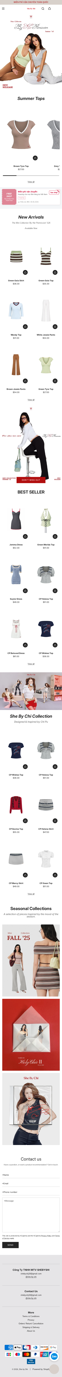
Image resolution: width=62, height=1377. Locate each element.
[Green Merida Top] (46, 520)
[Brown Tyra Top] (21, 134)
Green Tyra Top (46, 389)
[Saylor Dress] (16, 574)
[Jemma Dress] (16, 520)
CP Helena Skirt (46, 829)
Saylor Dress (16, 599)
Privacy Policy (46, 1236)
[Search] (43, 8)
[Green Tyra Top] (46, 365)
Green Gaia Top (46, 280)
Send (10, 1245)
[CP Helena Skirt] (46, 804)
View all (31, 182)
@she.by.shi (31, 1277)
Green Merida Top (45, 544)
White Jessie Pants (46, 335)
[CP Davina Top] (16, 804)
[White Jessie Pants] (46, 310)
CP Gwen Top (46, 883)
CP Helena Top (46, 599)
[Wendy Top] (16, 310)
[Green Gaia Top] (46, 256)
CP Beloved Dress (16, 653)
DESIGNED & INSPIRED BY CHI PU (31, 691)
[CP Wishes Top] (46, 629)
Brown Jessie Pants (16, 389)
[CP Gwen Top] (46, 859)
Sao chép (53, 192)
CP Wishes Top (46, 653)
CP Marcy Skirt (16, 883)
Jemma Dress (16, 544)
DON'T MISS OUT (31, 480)
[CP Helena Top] (46, 574)
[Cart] (49, 8)
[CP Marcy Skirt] (16, 859)
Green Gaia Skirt (16, 280)
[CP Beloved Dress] (16, 629)
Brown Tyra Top (21, 166)
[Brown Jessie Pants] (16, 365)
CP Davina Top (16, 829)
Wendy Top (16, 335)
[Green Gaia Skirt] (16, 256)
